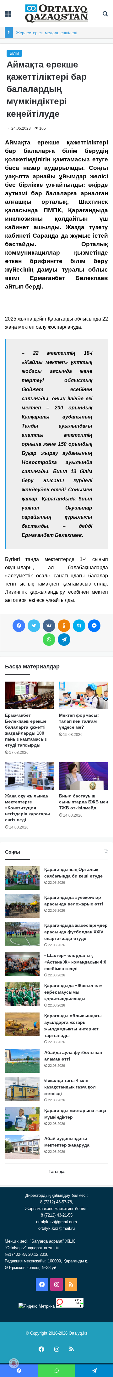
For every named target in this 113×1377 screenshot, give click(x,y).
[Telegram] (64, 639)
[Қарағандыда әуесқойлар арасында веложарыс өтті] (22, 906)
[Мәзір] (8, 16)
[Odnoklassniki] (64, 625)
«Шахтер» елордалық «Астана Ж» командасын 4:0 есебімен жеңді (75, 962)
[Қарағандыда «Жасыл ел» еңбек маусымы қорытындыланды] (22, 994)
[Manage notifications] (14, 1363)
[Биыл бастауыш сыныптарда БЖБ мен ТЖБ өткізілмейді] (83, 776)
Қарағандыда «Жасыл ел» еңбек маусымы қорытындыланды (73, 992)
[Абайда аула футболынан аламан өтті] (22, 1061)
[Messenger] (94, 625)
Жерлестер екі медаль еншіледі (46, 32)
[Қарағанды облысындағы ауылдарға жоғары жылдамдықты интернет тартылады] (22, 1024)
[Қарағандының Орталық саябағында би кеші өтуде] (22, 878)
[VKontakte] (49, 625)
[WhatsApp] (49, 639)
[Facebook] (19, 625)
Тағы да (56, 1171)
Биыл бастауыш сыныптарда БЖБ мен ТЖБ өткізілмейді (83, 801)
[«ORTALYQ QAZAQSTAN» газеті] (56, 13)
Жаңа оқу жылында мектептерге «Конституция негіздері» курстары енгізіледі (27, 807)
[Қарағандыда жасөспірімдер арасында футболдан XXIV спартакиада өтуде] (22, 934)
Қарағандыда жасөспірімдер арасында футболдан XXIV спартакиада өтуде (76, 932)
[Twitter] (34, 625)
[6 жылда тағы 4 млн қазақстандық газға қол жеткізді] (22, 1089)
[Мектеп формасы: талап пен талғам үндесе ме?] (83, 695)
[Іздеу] (105, 16)
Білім (14, 53)
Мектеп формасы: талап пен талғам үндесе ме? (79, 721)
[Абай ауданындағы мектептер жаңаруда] (22, 1147)
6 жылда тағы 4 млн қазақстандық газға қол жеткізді (70, 1087)
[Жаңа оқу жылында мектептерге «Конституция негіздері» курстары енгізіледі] (29, 776)
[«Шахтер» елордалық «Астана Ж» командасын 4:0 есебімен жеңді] (22, 964)
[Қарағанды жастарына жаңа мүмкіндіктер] (22, 1119)
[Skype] (79, 625)
